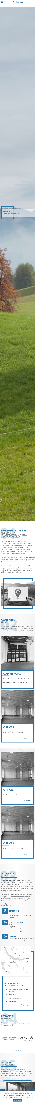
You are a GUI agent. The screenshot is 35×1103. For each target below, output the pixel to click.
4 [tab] (20, 1050)
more (25, 738)
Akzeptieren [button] (17, 1100)
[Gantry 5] (18, 2)
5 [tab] (22, 1050)
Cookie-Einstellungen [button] (27, 1097)
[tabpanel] (9, 1038)
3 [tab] (18, 1050)
